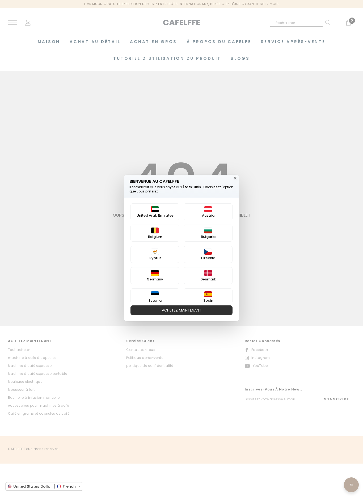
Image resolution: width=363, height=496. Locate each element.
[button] (44, 486)
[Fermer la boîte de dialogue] (235, 178)
